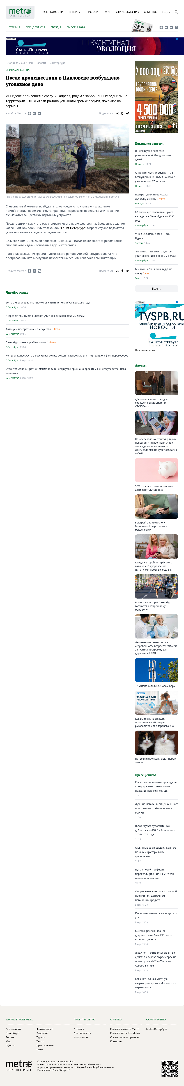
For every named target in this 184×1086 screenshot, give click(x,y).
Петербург (76, 12)
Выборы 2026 (76, 27)
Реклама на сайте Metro (125, 1033)
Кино (39, 1049)
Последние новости (149, 143)
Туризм (40, 1037)
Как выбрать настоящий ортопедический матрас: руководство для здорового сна (154, 722)
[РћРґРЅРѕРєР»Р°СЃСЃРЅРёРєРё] (122, 113)
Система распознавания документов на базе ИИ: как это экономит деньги (154, 935)
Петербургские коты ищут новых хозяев (155, 760)
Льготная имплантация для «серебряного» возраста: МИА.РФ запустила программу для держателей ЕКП (156, 648)
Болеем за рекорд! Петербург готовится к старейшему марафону (153, 606)
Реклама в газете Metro (124, 1029)
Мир (108, 12)
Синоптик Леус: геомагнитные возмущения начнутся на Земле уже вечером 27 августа (155, 177)
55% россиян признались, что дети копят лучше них (153, 487)
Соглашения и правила (124, 1037)
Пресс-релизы (45, 1045)
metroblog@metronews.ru (100, 1067)
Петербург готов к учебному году (26, 342)
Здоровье (42, 1033)
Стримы (14, 27)
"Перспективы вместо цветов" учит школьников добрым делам (45, 315)
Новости (139, 164)
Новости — (43, 62)
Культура (139, 203)
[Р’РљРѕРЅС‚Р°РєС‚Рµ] (117, 113)
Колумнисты (81, 1037)
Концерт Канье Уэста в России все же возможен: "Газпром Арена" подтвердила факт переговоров (67, 355)
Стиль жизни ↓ (128, 12)
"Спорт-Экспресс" (61, 1070)
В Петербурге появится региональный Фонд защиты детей (153, 155)
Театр (138, 278)
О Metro (151, 12)
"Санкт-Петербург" (73, 228)
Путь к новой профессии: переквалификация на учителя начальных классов (154, 874)
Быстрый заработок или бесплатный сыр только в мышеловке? (151, 526)
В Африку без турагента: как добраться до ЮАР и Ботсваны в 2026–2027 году (155, 830)
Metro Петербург (156, 1029)
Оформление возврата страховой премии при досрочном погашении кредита (156, 896)
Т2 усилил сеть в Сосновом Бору (155, 686)
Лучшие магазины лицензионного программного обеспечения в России (156, 808)
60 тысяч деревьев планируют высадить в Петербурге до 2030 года (48, 302)
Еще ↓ (166, 12)
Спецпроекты (35, 27)
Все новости (52, 12)
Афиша (10, 1045)
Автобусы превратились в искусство (29, 329)
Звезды (56, 27)
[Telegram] (127, 113)
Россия (94, 12)
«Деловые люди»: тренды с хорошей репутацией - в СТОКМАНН (152, 402)
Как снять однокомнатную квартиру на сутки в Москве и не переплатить (155, 983)
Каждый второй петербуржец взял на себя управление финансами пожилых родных (153, 566)
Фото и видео (44, 1029)
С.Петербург (57, 62)
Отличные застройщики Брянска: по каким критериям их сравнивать (156, 852)
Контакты (116, 1041)
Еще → (157, 289)
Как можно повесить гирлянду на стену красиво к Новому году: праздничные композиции (156, 786)
